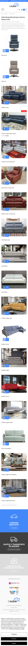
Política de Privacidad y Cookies (16, 628)
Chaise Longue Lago (6, 318)
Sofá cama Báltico (6, 448)
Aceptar (14, 643)
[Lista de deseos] (7, 50)
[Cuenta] (22, 10)
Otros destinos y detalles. (14, 549)
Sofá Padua (4, 292)
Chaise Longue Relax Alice (8, 500)
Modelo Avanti (5, 344)
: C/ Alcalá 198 (4, 0)
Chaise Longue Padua (7, 422)
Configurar (14, 634)
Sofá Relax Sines (5, 240)
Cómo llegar (14, 528)
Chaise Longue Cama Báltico (9, 474)
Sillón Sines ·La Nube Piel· (7, 188)
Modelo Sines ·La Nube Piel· (8, 214)
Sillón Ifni (3, 81)
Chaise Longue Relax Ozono (8, 133)
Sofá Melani (4, 266)
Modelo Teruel (5, 396)
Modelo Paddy (5, 370)
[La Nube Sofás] (14, 5)
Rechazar (14, 638)
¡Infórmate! (14, 571)
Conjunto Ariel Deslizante (8, 162)
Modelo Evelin (5, 107)
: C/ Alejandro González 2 (19, 0)
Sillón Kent (4, 55)
